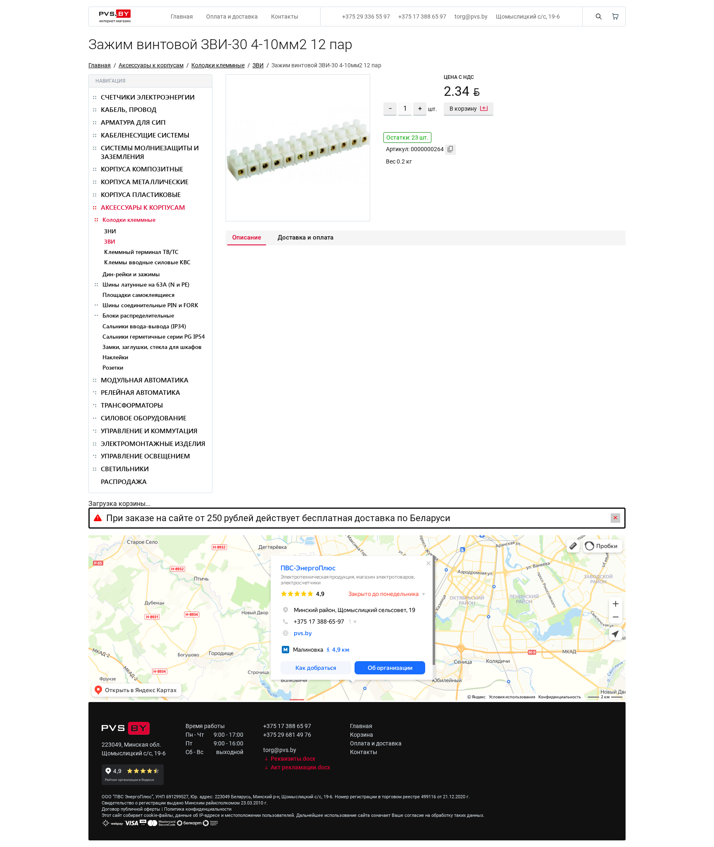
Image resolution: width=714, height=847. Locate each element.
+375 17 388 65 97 (422, 16)
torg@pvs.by (471, 16)
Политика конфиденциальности (197, 809)
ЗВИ (258, 65)
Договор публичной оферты (131, 809)
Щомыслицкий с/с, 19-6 (528, 16)
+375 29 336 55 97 (366, 16)
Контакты (284, 16)
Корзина (361, 734)
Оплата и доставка (232, 16)
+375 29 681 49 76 (287, 734)
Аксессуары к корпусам (151, 65)
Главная (182, 16)
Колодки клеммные (218, 65)
